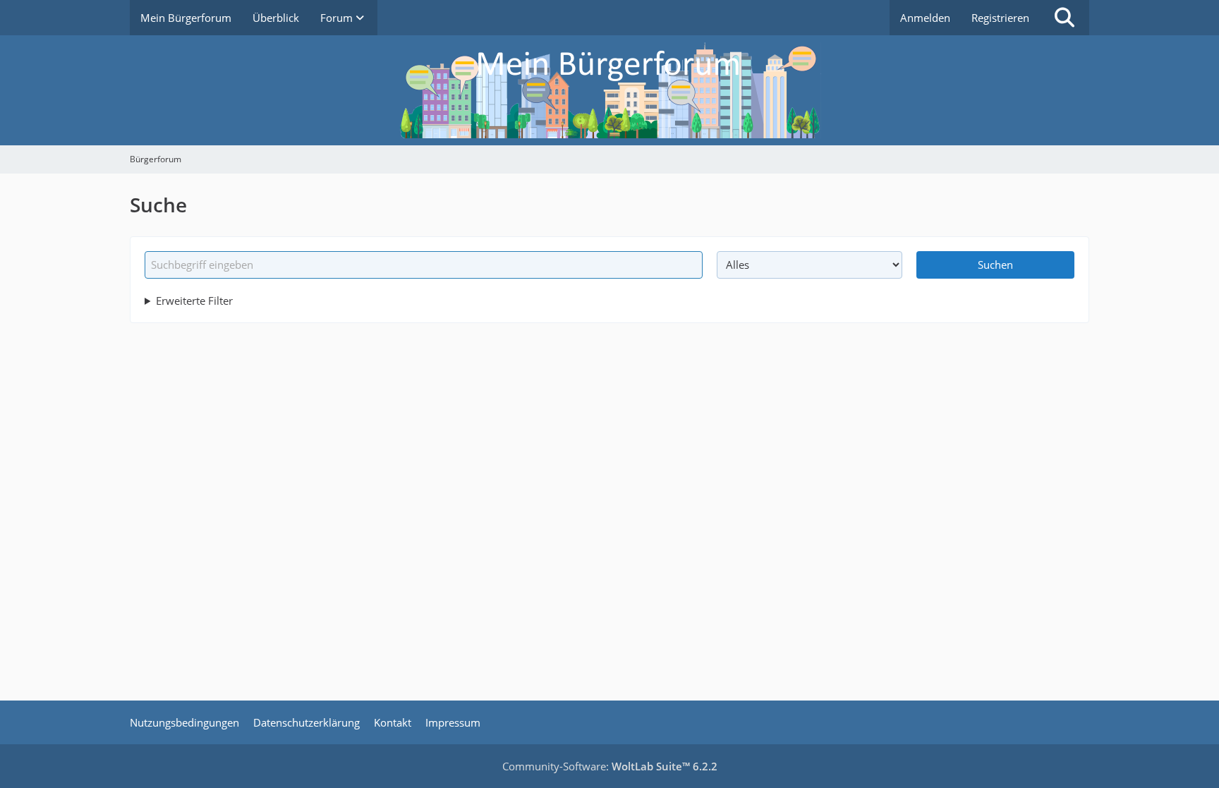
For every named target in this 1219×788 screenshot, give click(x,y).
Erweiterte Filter (194, 300)
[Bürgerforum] (609, 90)
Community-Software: (609, 766)
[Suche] (1064, 17)
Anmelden (925, 18)
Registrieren (1000, 18)
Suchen (995, 264)
